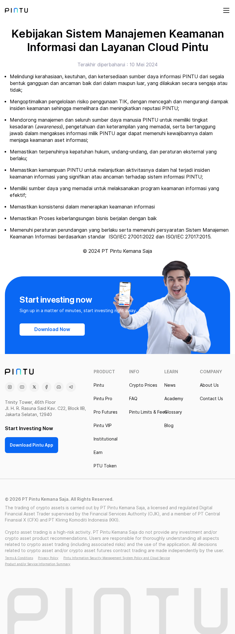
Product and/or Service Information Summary (37, 564)
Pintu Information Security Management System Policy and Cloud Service (116, 558)
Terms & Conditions (19, 558)
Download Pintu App (31, 445)
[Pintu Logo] (16, 10)
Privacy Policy (48, 558)
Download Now (52, 329)
